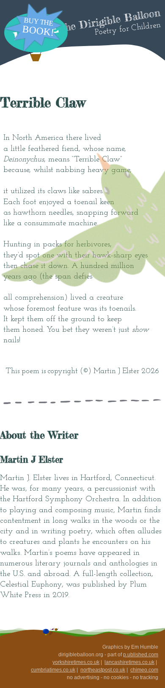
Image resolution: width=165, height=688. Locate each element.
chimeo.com (144, 670)
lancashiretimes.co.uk (129, 662)
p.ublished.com (140, 655)
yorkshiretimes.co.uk (75, 662)
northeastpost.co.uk (102, 670)
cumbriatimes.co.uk (53, 670)
